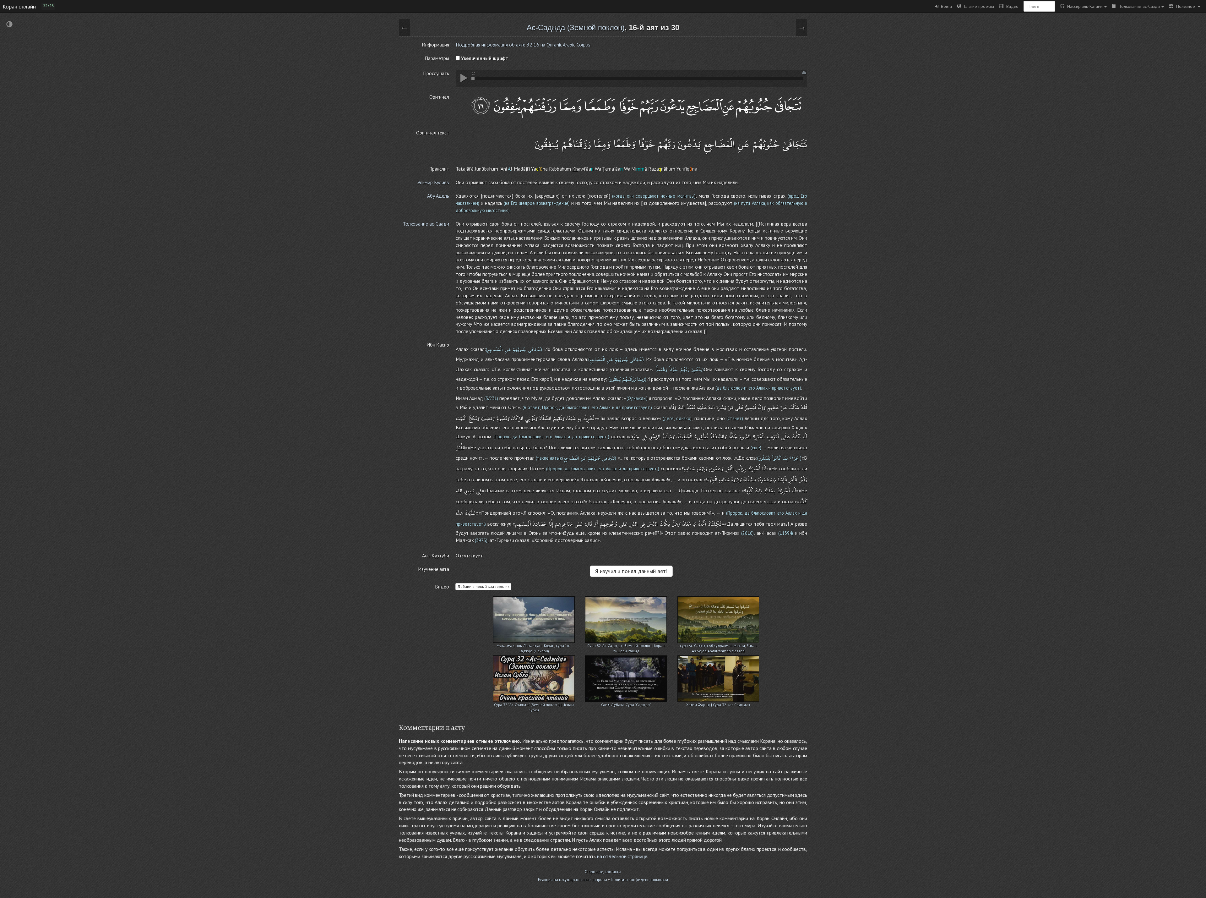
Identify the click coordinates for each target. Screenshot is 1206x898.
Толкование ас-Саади (1138, 6)
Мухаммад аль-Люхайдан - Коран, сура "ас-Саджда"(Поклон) (534, 646)
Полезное (1184, 6)
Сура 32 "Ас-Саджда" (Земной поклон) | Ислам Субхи (534, 705)
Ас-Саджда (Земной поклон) (576, 27)
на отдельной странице (622, 856)
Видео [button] (1011, 6)
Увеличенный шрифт (484, 58)
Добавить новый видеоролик (483, 586)
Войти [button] (945, 6)
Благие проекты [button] (977, 6)
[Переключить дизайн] (9, 25)
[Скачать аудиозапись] (804, 72)
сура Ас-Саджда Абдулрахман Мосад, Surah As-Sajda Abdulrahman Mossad (718, 646)
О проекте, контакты (603, 871)
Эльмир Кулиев (433, 182)
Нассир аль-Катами (1083, 6)
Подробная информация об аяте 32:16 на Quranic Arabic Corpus (523, 44)
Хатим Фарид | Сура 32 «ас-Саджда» (718, 704)
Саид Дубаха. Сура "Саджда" (626, 704)
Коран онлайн (19, 6)
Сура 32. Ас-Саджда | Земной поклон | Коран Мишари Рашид (626, 646)
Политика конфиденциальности (639, 879)
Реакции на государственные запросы (572, 879)
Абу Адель (438, 196)
